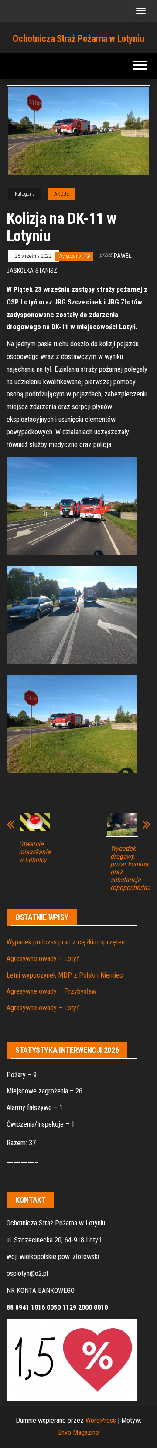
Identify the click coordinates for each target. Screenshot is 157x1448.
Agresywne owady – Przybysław (51, 991)
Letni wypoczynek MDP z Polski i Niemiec (65, 975)
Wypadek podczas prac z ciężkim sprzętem (67, 942)
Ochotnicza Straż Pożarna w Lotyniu (78, 38)
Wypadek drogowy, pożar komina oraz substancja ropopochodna (130, 868)
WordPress (100, 1420)
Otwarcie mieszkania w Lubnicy (35, 852)
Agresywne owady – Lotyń (43, 958)
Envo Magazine (78, 1432)
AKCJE (61, 194)
